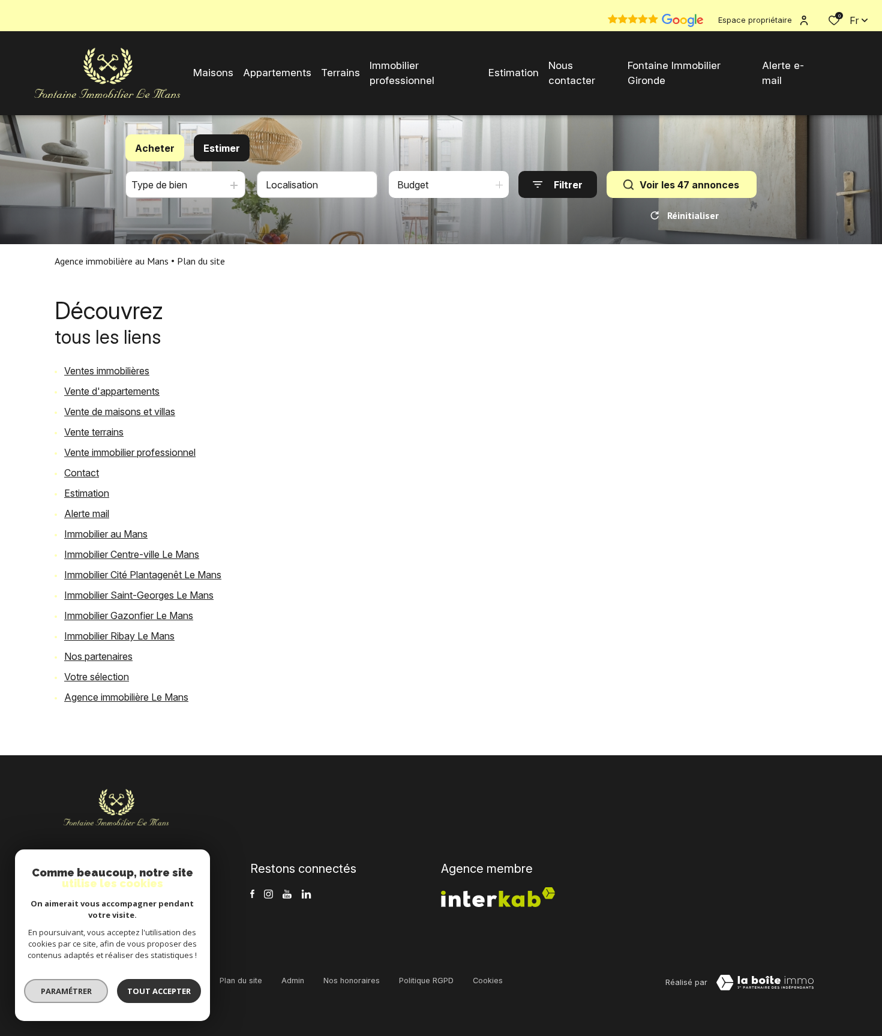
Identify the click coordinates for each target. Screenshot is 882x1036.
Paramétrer (66, 991)
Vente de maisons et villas (119, 412)
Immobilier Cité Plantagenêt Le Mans (142, 575)
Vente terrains (94, 432)
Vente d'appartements (112, 391)
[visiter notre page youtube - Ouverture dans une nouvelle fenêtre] (287, 894)
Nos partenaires (98, 656)
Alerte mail (86, 513)
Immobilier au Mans (106, 534)
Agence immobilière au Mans (112, 261)
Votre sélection (96, 677)
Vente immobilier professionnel (130, 452)
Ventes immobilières (106, 371)
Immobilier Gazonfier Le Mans (128, 615)
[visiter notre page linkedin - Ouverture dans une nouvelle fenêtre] (306, 894)
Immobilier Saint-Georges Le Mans (139, 595)
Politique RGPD (426, 980)
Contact (81, 473)
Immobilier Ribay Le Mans (119, 636)
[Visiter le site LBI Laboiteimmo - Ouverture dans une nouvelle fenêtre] (765, 982)
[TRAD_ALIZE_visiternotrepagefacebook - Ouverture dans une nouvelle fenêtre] (252, 894)
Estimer (221, 148)
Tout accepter (159, 991)
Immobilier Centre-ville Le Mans (131, 554)
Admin (292, 980)
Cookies (488, 980)
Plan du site (241, 980)
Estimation (86, 493)
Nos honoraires (351, 980)
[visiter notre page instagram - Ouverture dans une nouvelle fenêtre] (268, 894)
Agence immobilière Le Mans (126, 697)
